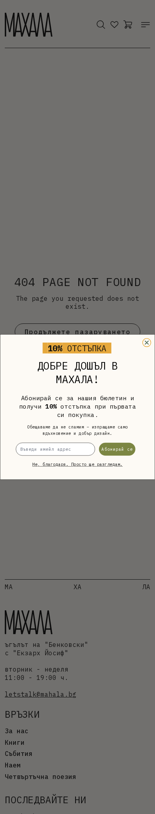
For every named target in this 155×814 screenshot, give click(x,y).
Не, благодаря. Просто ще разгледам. (77, 464)
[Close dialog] (147, 343)
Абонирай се (117, 449)
